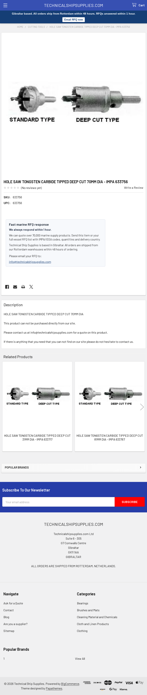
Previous (5, 407)
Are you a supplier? (15, 624)
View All (80, 658)
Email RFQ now (73, 19)
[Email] (15, 286)
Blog (6, 617)
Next (142, 407)
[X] (31, 286)
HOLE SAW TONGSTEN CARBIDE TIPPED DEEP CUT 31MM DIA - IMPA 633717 (37, 437)
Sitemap (8, 631)
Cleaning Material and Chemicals (97, 617)
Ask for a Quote (13, 603)
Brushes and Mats (88, 610)
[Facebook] (7, 286)
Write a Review (133, 187)
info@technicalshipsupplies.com (30, 261)
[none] (73, 105)
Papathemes (54, 688)
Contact (8, 610)
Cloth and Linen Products (93, 624)
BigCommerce (70, 683)
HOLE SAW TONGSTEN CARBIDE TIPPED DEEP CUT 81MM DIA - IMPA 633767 (109, 437)
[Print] (23, 286)
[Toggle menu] (5, 5)
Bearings (82, 603)
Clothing (82, 631)
